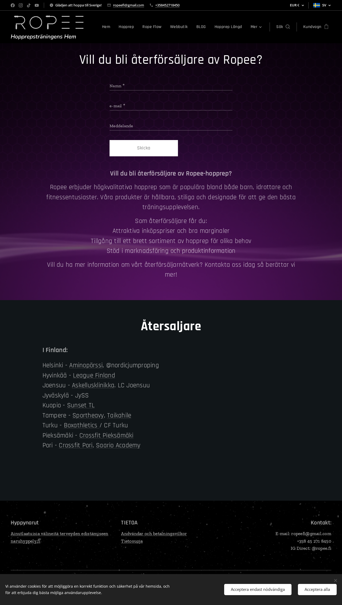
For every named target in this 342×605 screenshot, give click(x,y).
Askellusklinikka (93, 385)
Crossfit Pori (75, 445)
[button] (283, 27)
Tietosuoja (132, 541)
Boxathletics (81, 425)
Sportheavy (88, 415)
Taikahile (119, 415)
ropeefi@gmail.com (128, 5)
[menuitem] (107, 27)
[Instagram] (20, 5)
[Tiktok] (28, 5)
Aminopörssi (86, 365)
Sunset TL (81, 405)
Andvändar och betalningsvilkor (154, 533)
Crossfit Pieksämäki (106, 435)
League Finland (94, 375)
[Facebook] (12, 5)
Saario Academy (118, 445)
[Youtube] (36, 5)
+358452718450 (167, 5)
